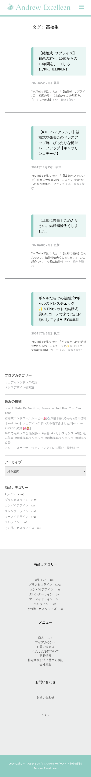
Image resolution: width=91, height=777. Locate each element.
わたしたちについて (45, 651)
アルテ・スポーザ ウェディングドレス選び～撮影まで (42, 448)
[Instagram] (40, 735)
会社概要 (45, 664)
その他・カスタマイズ (19, 527)
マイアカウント (45, 642)
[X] (30, 735)
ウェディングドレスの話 (21, 382)
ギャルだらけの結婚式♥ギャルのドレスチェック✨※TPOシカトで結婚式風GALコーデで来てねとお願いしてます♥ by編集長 (60, 309)
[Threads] (51, 735)
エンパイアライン (16, 505)
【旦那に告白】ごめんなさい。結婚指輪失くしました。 (58, 225)
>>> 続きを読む (64, 99)
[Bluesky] (61, 735)
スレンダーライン (16, 511)
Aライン (10, 494)
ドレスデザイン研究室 (19, 387)
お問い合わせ (45, 697)
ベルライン (12, 522)
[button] (81, 7)
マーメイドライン (16, 516)
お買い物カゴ (45, 646)
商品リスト (45, 637)
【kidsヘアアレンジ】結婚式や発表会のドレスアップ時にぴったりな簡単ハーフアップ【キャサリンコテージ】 (59, 143)
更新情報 (45, 655)
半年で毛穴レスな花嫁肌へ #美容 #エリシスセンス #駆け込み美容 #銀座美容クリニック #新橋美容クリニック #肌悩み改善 (45, 438)
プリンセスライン (16, 500)
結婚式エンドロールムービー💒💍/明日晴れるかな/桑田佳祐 (45, 418)
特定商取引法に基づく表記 (45, 660)
